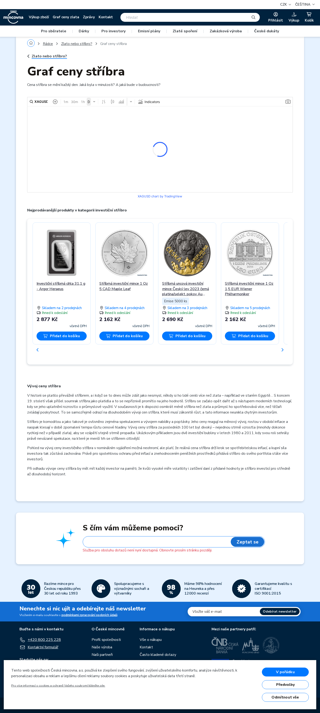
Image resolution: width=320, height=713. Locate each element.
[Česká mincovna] (13, 17)
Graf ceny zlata (66, 17)
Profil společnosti (106, 639)
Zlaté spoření (185, 31)
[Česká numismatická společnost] (271, 645)
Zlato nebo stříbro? (76, 43)
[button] (304, 4)
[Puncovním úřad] (250, 645)
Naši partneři (102, 654)
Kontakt (106, 17)
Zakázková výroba (226, 31)
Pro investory (113, 31)
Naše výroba (102, 647)
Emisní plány (149, 31)
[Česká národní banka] (225, 645)
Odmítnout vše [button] (285, 697)
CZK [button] (284, 4)
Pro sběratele (53, 31)
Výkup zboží (39, 17)
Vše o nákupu (151, 639)
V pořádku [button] (285, 672)
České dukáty (266, 31)
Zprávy (89, 17)
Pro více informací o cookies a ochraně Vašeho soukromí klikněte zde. (58, 685)
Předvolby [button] (285, 684)
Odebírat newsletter (280, 611)
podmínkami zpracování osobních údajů (89, 615)
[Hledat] (253, 17)
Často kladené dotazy (158, 654)
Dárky (84, 31)
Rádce (48, 43)
